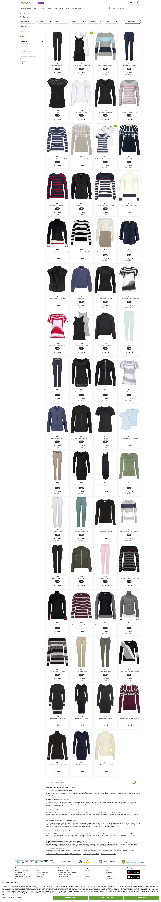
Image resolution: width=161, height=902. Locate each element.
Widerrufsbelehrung (42, 872)
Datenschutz (40, 874)
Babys (86, 872)
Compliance (39, 877)
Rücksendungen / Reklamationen (67, 872)
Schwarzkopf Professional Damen (87, 850)
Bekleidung (24, 41)
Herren (22, 59)
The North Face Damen (105, 850)
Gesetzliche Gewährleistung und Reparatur (70, 879)
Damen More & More (63, 854)
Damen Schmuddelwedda (108, 854)
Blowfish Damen (71, 850)
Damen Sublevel (76, 854)
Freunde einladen (20, 872)
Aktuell (108, 870)
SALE (21, 64)
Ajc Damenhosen (51, 854)
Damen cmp (86, 854)
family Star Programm (21, 870)
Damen (22, 36)
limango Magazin (20, 874)
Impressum (39, 879)
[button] (138, 3)
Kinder (86, 874)
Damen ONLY (95, 854)
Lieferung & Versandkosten (65, 870)
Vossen (125, 850)
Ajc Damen (132, 850)
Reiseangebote (110, 878)
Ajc (47, 850)
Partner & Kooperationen (22, 877)
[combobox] (124, 8)
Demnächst (109, 872)
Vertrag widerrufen (63, 877)
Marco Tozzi (117, 850)
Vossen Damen (59, 850)
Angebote (87, 870)
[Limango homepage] (25, 3)
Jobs (16, 879)
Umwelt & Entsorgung (64, 874)
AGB (37, 870)
